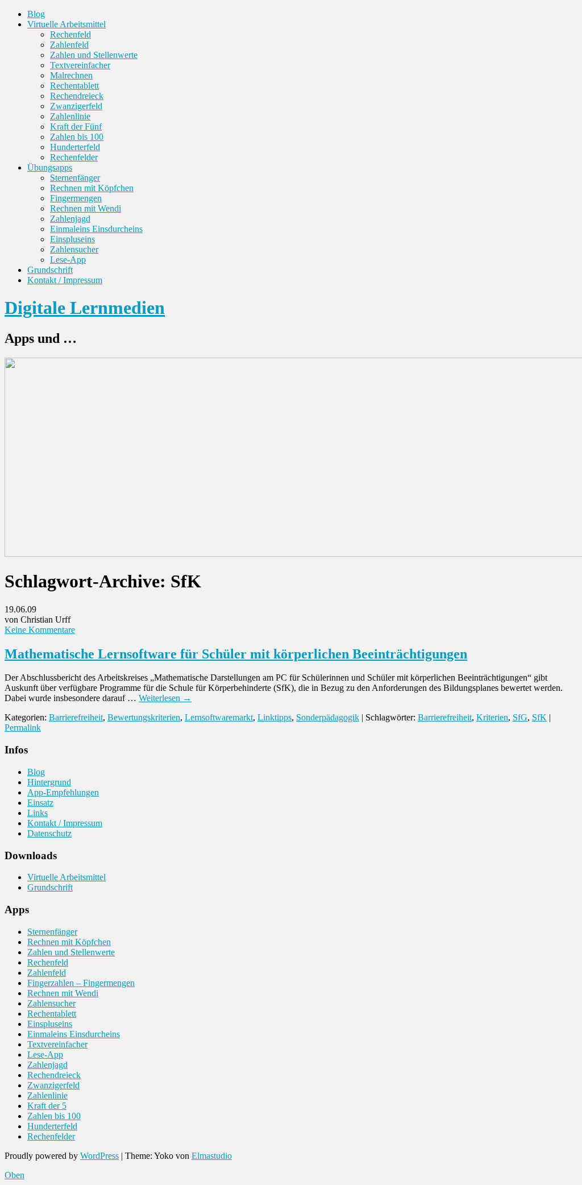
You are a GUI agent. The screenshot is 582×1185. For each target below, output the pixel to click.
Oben (14, 1175)
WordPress (99, 1156)
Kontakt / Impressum (64, 280)
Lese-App (68, 259)
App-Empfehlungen (63, 792)
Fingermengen (76, 198)
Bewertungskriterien (143, 717)
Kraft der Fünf (76, 126)
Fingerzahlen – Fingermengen (81, 983)
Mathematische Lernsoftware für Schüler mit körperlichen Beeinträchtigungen (236, 654)
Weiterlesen (165, 698)
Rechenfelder (74, 157)
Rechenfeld (70, 34)
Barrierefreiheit (76, 717)
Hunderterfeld (75, 147)
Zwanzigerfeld (76, 106)
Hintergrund (49, 782)
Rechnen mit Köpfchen (92, 188)
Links (37, 813)
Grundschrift (50, 270)
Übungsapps (49, 167)
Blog (36, 14)
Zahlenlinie (70, 116)
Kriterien (492, 717)
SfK (539, 717)
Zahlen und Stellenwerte (94, 55)
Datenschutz (49, 833)
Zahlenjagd (70, 218)
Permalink (23, 727)
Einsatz (40, 802)
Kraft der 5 (46, 1106)
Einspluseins (72, 239)
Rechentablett (74, 85)
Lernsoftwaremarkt (219, 717)
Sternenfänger (75, 178)
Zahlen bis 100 (76, 137)
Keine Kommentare (40, 630)
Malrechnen (71, 75)
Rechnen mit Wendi (85, 208)
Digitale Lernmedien (85, 307)
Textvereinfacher (80, 65)
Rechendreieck (76, 96)
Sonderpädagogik (327, 717)
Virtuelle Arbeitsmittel (66, 24)
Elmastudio (212, 1156)
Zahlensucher (74, 249)
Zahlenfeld (69, 44)
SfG (520, 717)
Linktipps (274, 717)
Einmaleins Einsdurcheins (96, 229)
